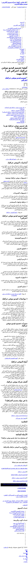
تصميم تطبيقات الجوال (18, 527)
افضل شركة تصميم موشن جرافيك (20, 481)
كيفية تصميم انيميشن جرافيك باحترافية (19, 474)
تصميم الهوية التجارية (19, 517)
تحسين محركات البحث (18, 514)
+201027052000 (6, 7)
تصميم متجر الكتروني (18, 524)
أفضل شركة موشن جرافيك (17, 118)
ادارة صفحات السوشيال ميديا (16, 512)
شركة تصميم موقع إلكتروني (17, 526)
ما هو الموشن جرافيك (11, 212)
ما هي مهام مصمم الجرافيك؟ (16, 119)
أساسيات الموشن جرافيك (17, 110)
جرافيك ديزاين (5, 88)
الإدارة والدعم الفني (19, 530)
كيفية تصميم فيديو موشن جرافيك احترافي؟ (13, 112)
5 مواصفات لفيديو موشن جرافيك (15, 113)
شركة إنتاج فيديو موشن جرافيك (19, 415)
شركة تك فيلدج (18, 389)
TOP (26, 550)
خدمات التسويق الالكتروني (17, 511)
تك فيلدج (6, 547)
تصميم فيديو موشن (20, 137)
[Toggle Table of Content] (26, 104)
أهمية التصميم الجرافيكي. (11, 358)
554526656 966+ (21, 491)
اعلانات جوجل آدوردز (19, 515)
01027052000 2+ (21, 488)
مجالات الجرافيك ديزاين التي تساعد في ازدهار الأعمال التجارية (14, 468)
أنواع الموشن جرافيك (19, 116)
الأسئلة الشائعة (20, 122)
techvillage (24, 87)
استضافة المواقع (20, 529)
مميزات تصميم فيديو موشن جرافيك (15, 115)
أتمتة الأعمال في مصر (18, 523)
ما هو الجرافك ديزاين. (11, 159)
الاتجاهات (25, 505)
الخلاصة (22, 121)
